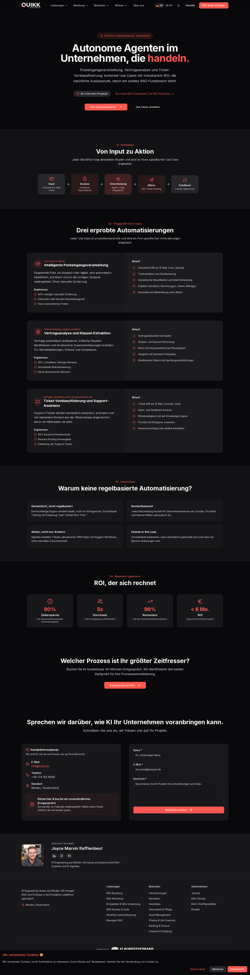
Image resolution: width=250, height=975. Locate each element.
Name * (137, 750)
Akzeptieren (237, 969)
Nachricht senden (176, 809)
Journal (195, 893)
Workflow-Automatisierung (121, 914)
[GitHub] (61, 856)
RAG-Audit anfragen (214, 5)
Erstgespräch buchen (122, 685)
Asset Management (159, 914)
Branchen (99, 5)
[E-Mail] (69, 856)
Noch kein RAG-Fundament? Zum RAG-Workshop (142, 93)
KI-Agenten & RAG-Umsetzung (123, 904)
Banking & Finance (159, 925)
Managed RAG (114, 920)
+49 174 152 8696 (43, 777)
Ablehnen (217, 969)
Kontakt (190, 5)
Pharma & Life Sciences (162, 920)
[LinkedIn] (54, 856)
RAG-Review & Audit (117, 909)
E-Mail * (138, 764)
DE (161, 5)
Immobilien (155, 904)
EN (171, 5)
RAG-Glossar (198, 898)
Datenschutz (197, 969)
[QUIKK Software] (31, 5)
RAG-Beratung (114, 893)
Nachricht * (140, 778)
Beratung (79, 5)
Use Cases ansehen (148, 106)
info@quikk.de (40, 766)
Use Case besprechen (103, 106)
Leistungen (57, 5)
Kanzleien (154, 898)
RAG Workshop (114, 898)
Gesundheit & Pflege (160, 909)
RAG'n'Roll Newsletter (203, 904)
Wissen (119, 5)
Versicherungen (158, 893)
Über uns (138, 5)
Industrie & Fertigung (160, 931)
